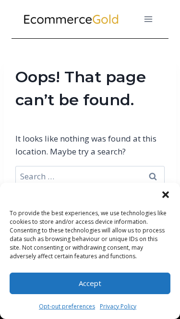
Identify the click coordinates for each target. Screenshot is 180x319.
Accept (90, 283)
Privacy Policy (118, 306)
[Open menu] (148, 18)
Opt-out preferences (67, 306)
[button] (165, 194)
